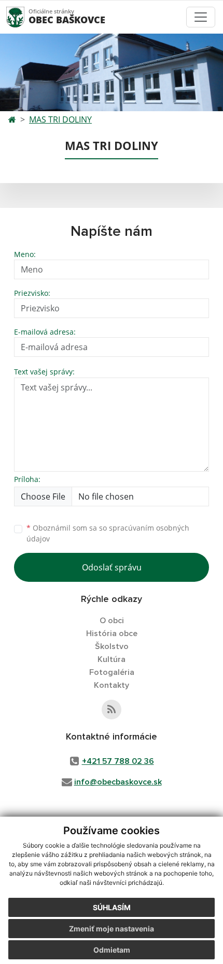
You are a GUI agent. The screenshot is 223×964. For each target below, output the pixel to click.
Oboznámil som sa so (107, 533)
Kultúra (111, 659)
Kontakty (111, 685)
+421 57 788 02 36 (118, 761)
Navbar (25, 17)
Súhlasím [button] (112, 907)
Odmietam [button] (111, 949)
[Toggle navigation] (200, 17)
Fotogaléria (111, 672)
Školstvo (112, 646)
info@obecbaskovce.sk (118, 782)
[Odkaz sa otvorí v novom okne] (111, 709)
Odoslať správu (112, 567)
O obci (112, 620)
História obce (111, 633)
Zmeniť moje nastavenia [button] (111, 928)
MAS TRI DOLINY (60, 119)
